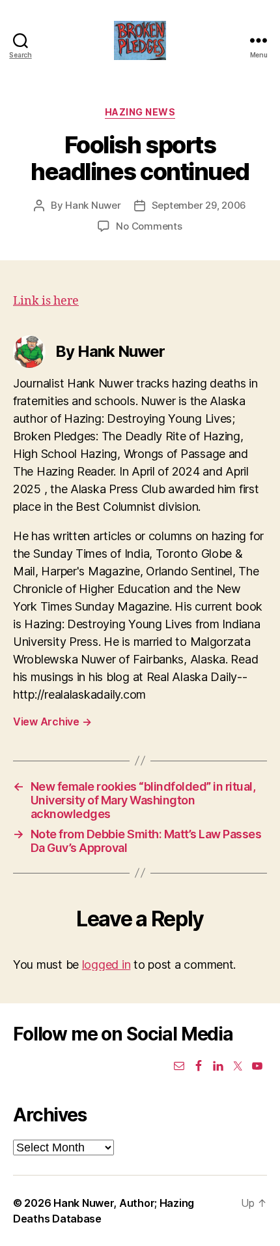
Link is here (46, 301)
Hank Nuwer (92, 205)
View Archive (52, 721)
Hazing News (140, 111)
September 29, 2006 (199, 205)
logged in (106, 964)
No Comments (149, 226)
